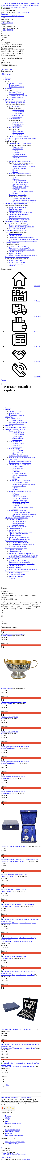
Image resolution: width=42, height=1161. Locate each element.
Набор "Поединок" (7, 876)
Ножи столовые (18, 131)
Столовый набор (6, 958)
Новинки (8, 78)
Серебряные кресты (15, 234)
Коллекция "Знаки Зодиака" (18, 95)
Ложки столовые (18, 110)
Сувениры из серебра (12, 242)
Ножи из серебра (14, 127)
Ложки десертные (18, 111)
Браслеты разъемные (19, 521)
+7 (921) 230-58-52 (7, 30)
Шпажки (15, 193)
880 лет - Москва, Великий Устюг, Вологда (23, 255)
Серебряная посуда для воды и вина (21, 161)
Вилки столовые (18, 122)
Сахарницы (16, 152)
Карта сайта (26, 1159)
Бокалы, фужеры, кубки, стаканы (24, 166)
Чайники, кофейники (20, 156)
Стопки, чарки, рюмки (20, 165)
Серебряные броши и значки (18, 214)
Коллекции (9, 88)
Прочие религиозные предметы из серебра (23, 241)
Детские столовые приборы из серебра (21, 227)
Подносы (16, 179)
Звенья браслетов (18, 525)
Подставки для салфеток (21, 186)
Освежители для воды (20, 184)
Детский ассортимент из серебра (16, 221)
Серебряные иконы (15, 235)
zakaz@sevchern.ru (19, 1154)
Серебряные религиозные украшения (21, 237)
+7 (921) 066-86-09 (7, 23)
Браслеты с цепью (19, 523)
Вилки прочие (17, 126)
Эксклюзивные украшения (17, 207)
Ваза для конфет (6, 636)
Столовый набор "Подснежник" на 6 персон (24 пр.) (18, 1048)
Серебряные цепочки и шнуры (19, 218)
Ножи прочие (17, 134)
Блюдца (15, 150)
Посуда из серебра (11, 140)
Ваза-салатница (6, 778)
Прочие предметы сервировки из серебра (22, 138)
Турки (15, 159)
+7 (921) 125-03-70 (18, 16)
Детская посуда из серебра (17, 228)
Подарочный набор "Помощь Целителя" (14, 846)
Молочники (16, 157)
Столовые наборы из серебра (18, 136)
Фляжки (15, 172)
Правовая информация (12, 1131)
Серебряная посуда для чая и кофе (20, 143)
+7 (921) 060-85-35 (22, 12)
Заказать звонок (6, 74)
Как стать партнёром (12, 1143)
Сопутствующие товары (17, 262)
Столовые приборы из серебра (15, 103)
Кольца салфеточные (19, 180)
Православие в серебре (16, 87)
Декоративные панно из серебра (19, 248)
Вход (11, 69)
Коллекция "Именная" (16, 97)
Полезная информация (12, 1130)
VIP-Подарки (9, 99)
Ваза (2, 718)
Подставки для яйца (19, 188)
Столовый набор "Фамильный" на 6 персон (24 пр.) (18, 1066)
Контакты (8, 1119)
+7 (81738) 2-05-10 (7, 1154)
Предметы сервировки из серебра (20, 173)
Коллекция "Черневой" (16, 94)
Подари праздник (14, 85)
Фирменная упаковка (16, 264)
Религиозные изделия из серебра (16, 230)
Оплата (7, 1118)
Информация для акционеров (14, 1135)
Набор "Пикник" (7, 891)
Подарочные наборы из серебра (15, 101)
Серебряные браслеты (16, 519)
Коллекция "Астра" (15, 92)
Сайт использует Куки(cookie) (11, 3)
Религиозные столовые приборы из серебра (23, 239)
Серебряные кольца (15, 209)
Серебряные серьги (15, 211)
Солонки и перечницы (20, 182)
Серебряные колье (15, 216)
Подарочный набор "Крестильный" (13, 861)
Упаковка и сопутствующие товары (17, 257)
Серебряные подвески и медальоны (20, 212)
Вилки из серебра (14, 118)
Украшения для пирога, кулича (23, 191)
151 (7, 1085)
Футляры (12, 266)
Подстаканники (18, 149)
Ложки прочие (17, 117)
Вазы (14, 177)
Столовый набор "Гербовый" (11, 906)
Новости (7, 1121)
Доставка (8, 1116)
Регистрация (5, 69)
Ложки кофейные (18, 115)
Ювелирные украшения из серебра (16, 204)
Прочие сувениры (15, 253)
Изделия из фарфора (15, 260)
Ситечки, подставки (19, 154)
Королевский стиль (15, 83)
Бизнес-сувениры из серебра (18, 246)
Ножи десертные (18, 133)
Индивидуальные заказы (13, 1123)
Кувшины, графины (19, 168)
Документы (8, 1133)
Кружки (15, 170)
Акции (7, 80)
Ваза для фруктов (7, 703)
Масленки (16, 189)
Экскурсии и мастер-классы (6, 15)
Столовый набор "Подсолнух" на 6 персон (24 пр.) (18, 975)
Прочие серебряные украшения (19, 219)
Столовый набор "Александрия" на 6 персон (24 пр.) (18, 923)
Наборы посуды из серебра (17, 195)
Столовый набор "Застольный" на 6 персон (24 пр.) (18, 1029)
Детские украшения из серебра (19, 225)
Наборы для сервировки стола (23, 202)
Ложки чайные (17, 113)
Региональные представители (15, 1142)
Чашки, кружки (18, 147)
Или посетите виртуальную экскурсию (26, 5)
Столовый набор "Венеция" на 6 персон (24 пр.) (17, 941)
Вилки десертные (18, 124)
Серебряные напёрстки (16, 251)
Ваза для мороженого (8, 748)
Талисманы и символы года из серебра (21, 250)
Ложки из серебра (15, 106)
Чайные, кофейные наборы (21, 198)
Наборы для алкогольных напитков (24, 200)
